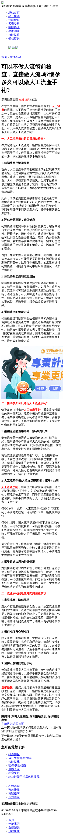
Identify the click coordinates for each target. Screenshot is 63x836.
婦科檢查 (14, 19)
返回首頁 (18, 723)
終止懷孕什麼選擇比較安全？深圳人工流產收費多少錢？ (31, 737)
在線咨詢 (24, 99)
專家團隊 (14, 31)
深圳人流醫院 (19, 716)
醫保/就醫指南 (17, 765)
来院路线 (14, 761)
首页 (4, 57)
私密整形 (14, 23)
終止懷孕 (14, 16)
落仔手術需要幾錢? (20, 758)
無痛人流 (14, 769)
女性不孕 (15, 57)
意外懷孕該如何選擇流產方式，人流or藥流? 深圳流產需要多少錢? (31, 729)
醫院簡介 (14, 27)
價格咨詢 (14, 38)
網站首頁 (14, 12)
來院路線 (14, 34)
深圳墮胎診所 (38, 716)
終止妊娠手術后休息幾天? (24, 776)
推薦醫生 (14, 754)
